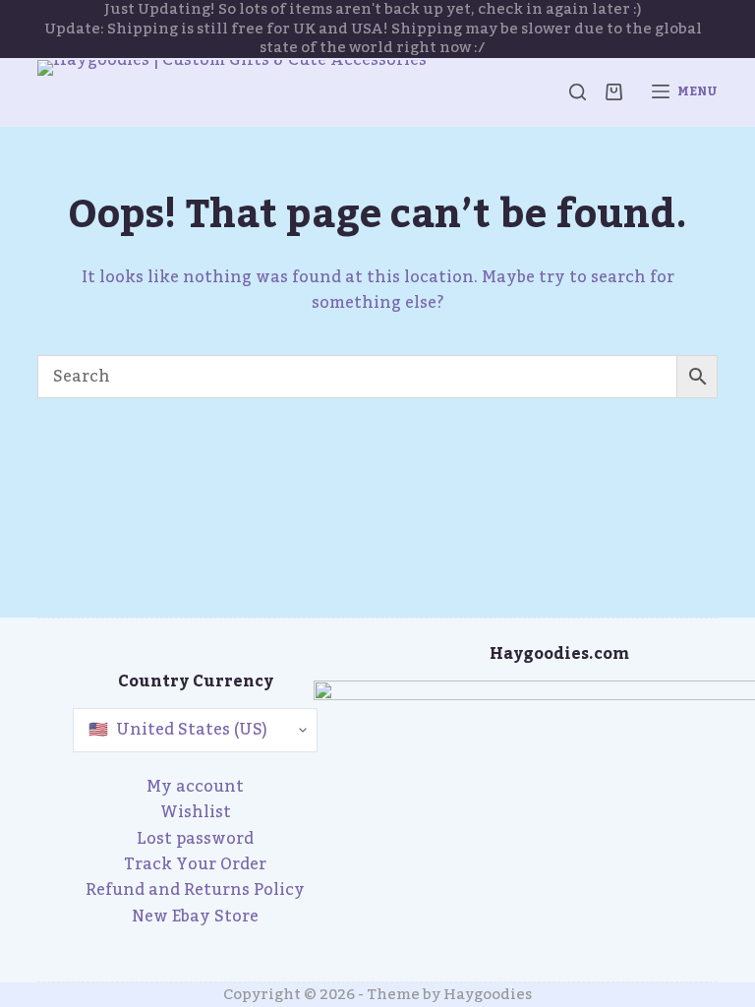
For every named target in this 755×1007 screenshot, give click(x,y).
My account (195, 786)
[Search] (577, 92)
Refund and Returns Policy (195, 890)
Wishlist (195, 812)
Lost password (195, 839)
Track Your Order (195, 864)
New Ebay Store (195, 916)
